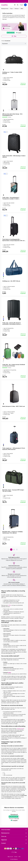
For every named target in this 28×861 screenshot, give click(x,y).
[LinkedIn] (15, 852)
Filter (15, 36)
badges (9, 672)
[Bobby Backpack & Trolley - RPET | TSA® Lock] (14, 393)
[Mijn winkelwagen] (25, 5)
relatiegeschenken (20, 728)
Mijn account (10, 856)
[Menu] (14, 5)
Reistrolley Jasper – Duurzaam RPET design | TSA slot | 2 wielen (13, 490)
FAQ (19, 856)
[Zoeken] (17, 5)
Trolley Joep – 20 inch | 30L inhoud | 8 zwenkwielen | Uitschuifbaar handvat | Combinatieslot (11, 323)
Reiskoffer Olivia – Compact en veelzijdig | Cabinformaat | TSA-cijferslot (12, 532)
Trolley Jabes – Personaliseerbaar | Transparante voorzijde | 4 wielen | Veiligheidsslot (10, 198)
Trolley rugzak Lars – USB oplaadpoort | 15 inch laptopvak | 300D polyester (13, 449)
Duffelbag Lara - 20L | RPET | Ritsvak (11, 281)
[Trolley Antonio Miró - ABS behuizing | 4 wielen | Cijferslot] (14, 142)
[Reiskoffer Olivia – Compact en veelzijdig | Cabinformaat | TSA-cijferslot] (14, 518)
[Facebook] (12, 852)
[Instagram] (14, 852)
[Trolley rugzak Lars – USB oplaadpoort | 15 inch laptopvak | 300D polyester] (14, 434)
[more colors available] (3, 278)
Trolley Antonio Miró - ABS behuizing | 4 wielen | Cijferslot (13, 156)
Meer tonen (4, 19)
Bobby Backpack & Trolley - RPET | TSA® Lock (13, 406)
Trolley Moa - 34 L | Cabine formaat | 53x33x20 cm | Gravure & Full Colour (13, 365)
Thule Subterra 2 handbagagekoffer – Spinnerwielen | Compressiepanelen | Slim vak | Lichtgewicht (13, 240)
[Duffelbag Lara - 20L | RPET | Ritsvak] (14, 267)
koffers (9, 605)
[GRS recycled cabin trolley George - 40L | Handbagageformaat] (14, 100)
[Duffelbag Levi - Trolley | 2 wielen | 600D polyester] (14, 59)
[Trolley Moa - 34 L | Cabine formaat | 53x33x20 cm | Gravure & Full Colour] (14, 351)
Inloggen (21, 4)
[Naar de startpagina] (4, 5)
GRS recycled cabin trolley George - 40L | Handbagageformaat (12, 114)
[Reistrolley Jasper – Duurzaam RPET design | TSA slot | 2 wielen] (14, 476)
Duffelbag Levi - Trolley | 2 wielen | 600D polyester (12, 73)
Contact (15, 856)
